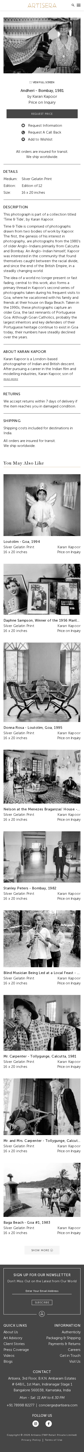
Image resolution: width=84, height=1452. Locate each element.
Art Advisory (13, 1338)
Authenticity (71, 1332)
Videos (9, 1355)
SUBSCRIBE (42, 1302)
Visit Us (74, 1361)
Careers (74, 1350)
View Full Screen (43, 82)
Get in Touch (70, 1355)
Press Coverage (16, 1350)
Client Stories (14, 1344)
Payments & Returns (64, 1344)
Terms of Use (53, 1440)
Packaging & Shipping (63, 1338)
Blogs (8, 1361)
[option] (42, 45)
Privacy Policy (31, 1440)
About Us (11, 1332)
